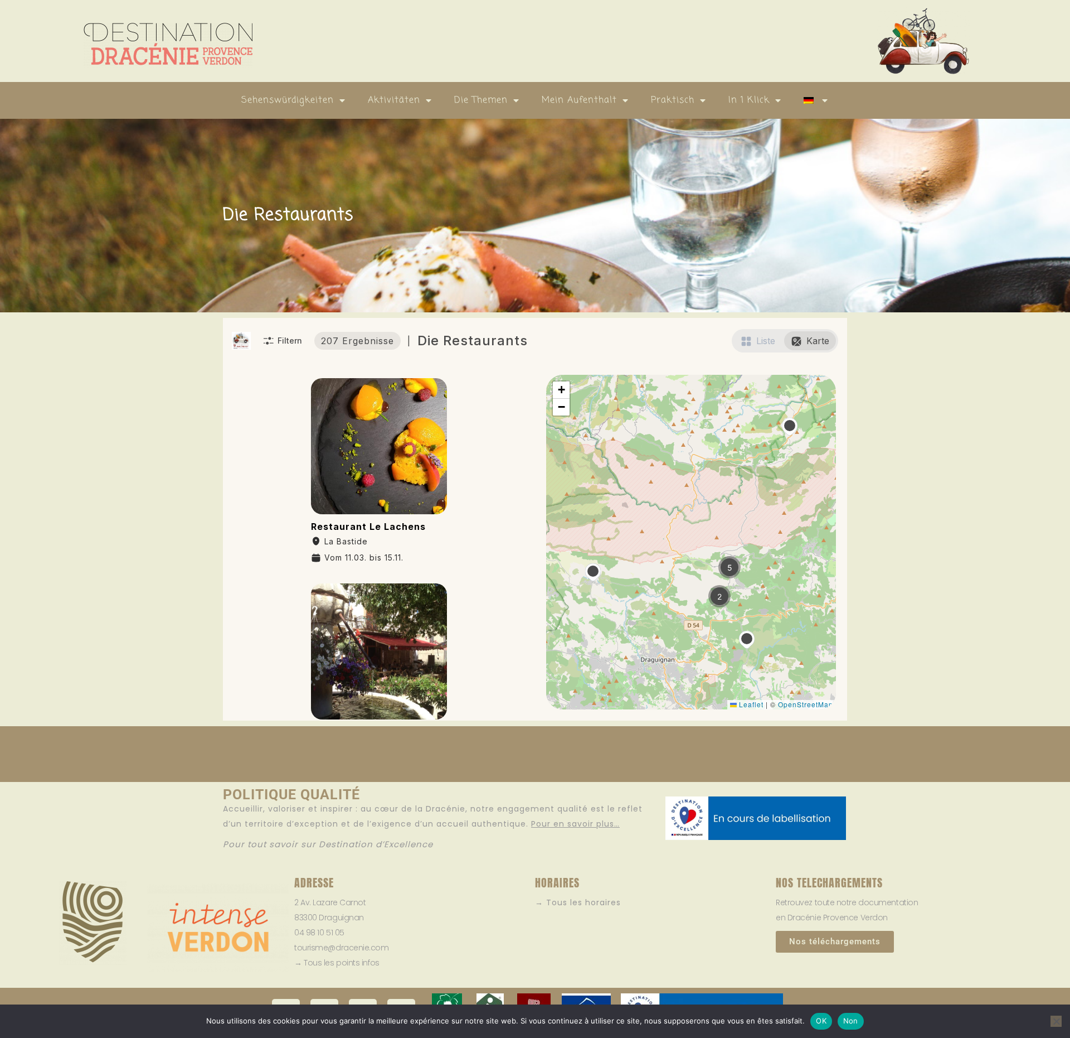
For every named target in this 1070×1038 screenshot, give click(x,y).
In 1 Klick (749, 100)
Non (850, 1020)
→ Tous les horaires (578, 902)
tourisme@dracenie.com (341, 947)
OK (821, 1020)
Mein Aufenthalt (579, 100)
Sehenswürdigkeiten (287, 100)
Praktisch (672, 100)
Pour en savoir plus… (575, 823)
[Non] (1056, 1021)
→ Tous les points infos (337, 962)
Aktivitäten (394, 100)
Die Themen (481, 100)
